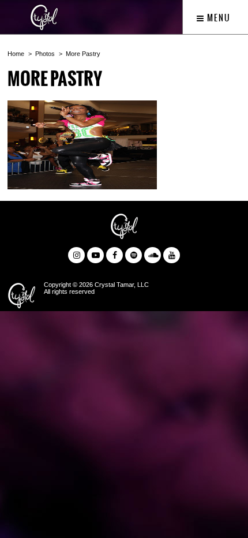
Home (15, 53)
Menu (218, 18)
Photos (45, 53)
